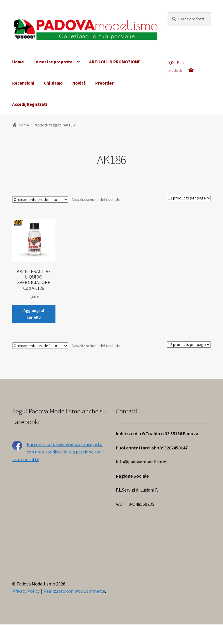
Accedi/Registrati (29, 104)
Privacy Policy (25, 591)
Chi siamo (53, 83)
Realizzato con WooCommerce (74, 591)
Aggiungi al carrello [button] (34, 314)
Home (18, 62)
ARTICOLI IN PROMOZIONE (114, 62)
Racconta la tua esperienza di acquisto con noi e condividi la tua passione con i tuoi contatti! (58, 451)
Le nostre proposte (53, 62)
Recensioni (23, 83)
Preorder (104, 83)
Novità (79, 83)
